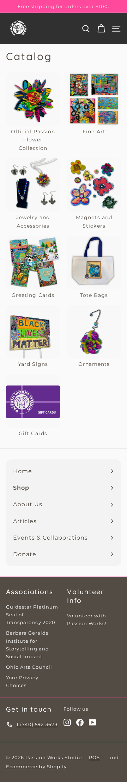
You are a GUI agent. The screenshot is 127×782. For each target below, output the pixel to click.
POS (94, 757)
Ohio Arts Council (29, 667)
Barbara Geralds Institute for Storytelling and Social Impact (27, 644)
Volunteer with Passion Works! (86, 619)
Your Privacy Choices (22, 681)
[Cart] (101, 28)
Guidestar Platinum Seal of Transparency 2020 (32, 614)
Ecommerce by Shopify (36, 766)
